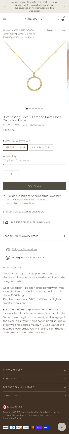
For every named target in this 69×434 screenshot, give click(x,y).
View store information (20, 203)
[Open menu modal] (4, 18)
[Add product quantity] (16, 173)
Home (6, 30)
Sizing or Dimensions (24, 249)
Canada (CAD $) (14, 407)
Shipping (8, 211)
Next (63, 30)
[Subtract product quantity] (6, 173)
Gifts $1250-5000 (24, 30)
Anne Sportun (11, 124)
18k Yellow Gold (15, 147)
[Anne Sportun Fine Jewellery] (34, 18)
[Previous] (5, 6)
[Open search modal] (57, 18)
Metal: (16, 140)
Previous (52, 30)
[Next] (64, 6)
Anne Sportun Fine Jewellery (35, 412)
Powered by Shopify (12, 418)
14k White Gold (41, 147)
